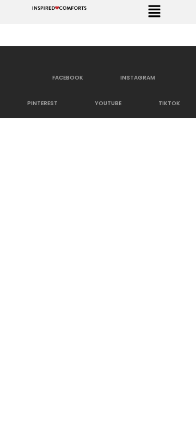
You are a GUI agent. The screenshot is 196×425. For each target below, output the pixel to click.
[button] (154, 12)
